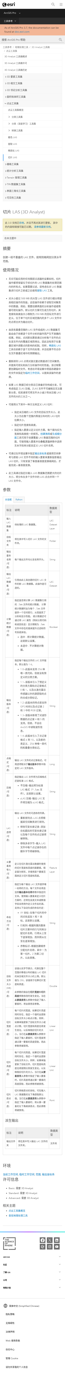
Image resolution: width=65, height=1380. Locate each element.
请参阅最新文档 (42, 226)
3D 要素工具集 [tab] (14, 76)
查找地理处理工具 (18, 1215)
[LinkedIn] (57, 1240)
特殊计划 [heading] (7, 1288)
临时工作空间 (32, 373)
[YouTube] (57, 1246)
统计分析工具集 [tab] (15, 170)
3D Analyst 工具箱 (41, 47)
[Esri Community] (42, 1246)
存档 (21, 222)
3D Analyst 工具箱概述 (15, 56)
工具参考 (8, 21)
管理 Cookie (12, 1358)
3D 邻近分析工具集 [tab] (17, 90)
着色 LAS (12, 137)
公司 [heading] (5, 1280)
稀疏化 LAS (13, 150)
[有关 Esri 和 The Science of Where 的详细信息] (9, 1244)
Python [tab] (19, 499)
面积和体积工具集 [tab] (16, 96)
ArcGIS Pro (10, 12)
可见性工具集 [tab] (14, 197)
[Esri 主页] (8, 4)
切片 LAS (12, 157)
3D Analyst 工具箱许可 (15, 63)
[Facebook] (42, 1240)
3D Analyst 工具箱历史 (15, 70)
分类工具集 (17, 117)
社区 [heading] (5, 1265)
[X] (50, 1240)
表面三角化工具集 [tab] (16, 191)
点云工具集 (11, 51)
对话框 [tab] (8, 499)
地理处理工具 (21, 47)
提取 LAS (12, 144)
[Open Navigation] (61, 4)
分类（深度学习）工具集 (24, 123)
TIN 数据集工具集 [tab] (16, 184)
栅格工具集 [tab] (13, 164)
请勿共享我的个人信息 (17, 1367)
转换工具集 (17, 130)
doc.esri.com (22, 31)
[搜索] (53, 4)
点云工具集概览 (16, 110)
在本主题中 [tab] (10, 238)
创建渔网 (45, 433)
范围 (38, 1174)
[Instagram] (50, 1246)
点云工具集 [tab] (13, 103)
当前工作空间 (10, 1174)
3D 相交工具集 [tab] (14, 83)
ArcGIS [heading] (6, 1257)
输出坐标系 (41, 453)
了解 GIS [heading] (6, 1272)
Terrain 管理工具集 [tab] (17, 177)
